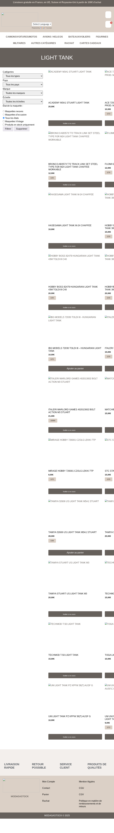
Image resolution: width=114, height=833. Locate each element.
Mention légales (87, 781)
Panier (45, 794)
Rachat (69, 43)
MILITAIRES (19, 43)
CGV (81, 794)
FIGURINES (102, 37)
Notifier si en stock (69, 123)
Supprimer (21, 129)
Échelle (6, 97)
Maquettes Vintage (14, 121)
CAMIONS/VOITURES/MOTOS (21, 37)
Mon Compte (48, 781)
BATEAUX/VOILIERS (79, 37)
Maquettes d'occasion (16, 115)
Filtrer (8, 129)
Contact (46, 788)
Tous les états (12, 118)
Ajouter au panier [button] (75, 368)
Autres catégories (43, 43)
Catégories (8, 72)
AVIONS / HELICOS (53, 37)
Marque (6, 89)
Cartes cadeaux (90, 43)
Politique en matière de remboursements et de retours (90, 804)
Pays (5, 80)
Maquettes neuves (14, 111)
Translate (48, 28)
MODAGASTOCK (20, 796)
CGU (81, 788)
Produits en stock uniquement (19, 125)
